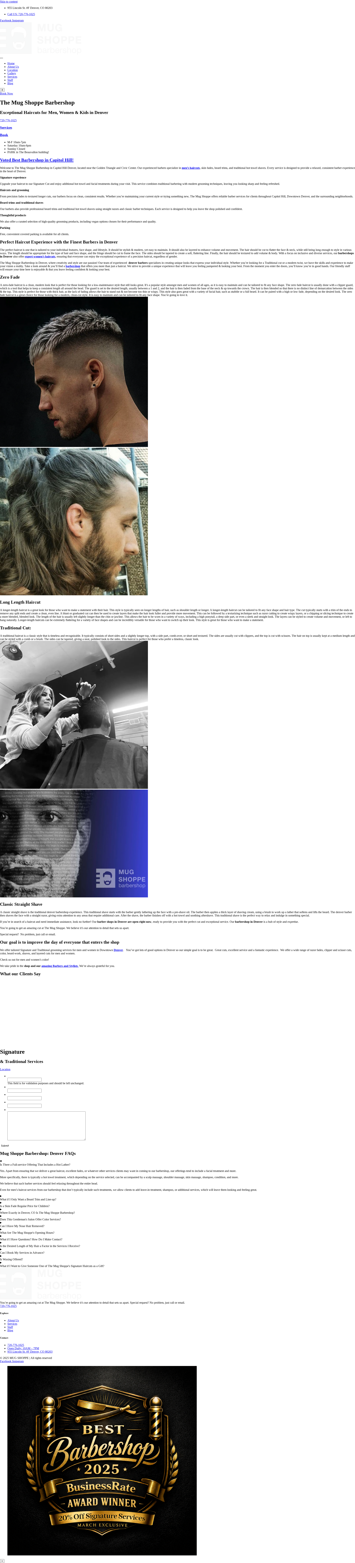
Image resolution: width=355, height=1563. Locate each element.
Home (11, 63)
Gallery (11, 73)
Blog (10, 83)
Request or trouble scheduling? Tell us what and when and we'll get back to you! (57, 1109)
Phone (12, 1094)
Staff (10, 80)
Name (12, 1087)
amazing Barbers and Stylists (59, 966)
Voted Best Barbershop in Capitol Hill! (37, 160)
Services (12, 76)
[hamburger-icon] (1, 58)
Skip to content (9, 1)
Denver (118, 950)
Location (12, 70)
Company (13, 1076)
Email (11, 1102)
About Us (13, 66)
